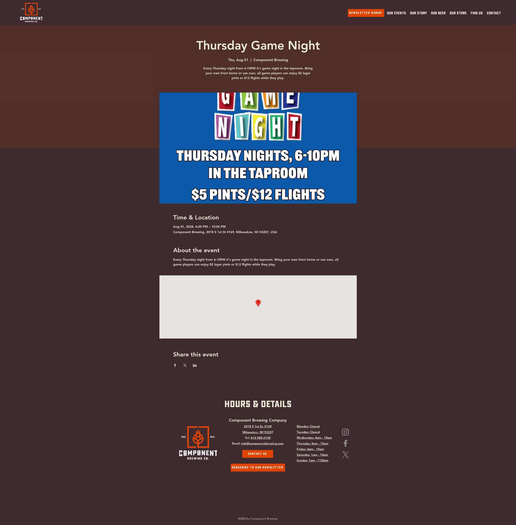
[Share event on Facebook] (175, 365)
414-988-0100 (261, 438)
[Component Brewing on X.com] (345, 454)
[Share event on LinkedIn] (195, 365)
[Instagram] (345, 432)
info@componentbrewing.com (262, 443)
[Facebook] (345, 443)
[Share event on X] (185, 365)
